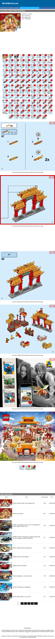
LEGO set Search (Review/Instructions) (29, 7)
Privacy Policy (27, 628)
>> (35, 603)
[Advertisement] (27, 43)
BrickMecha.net (10, 3)
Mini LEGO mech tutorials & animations (10, 7)
